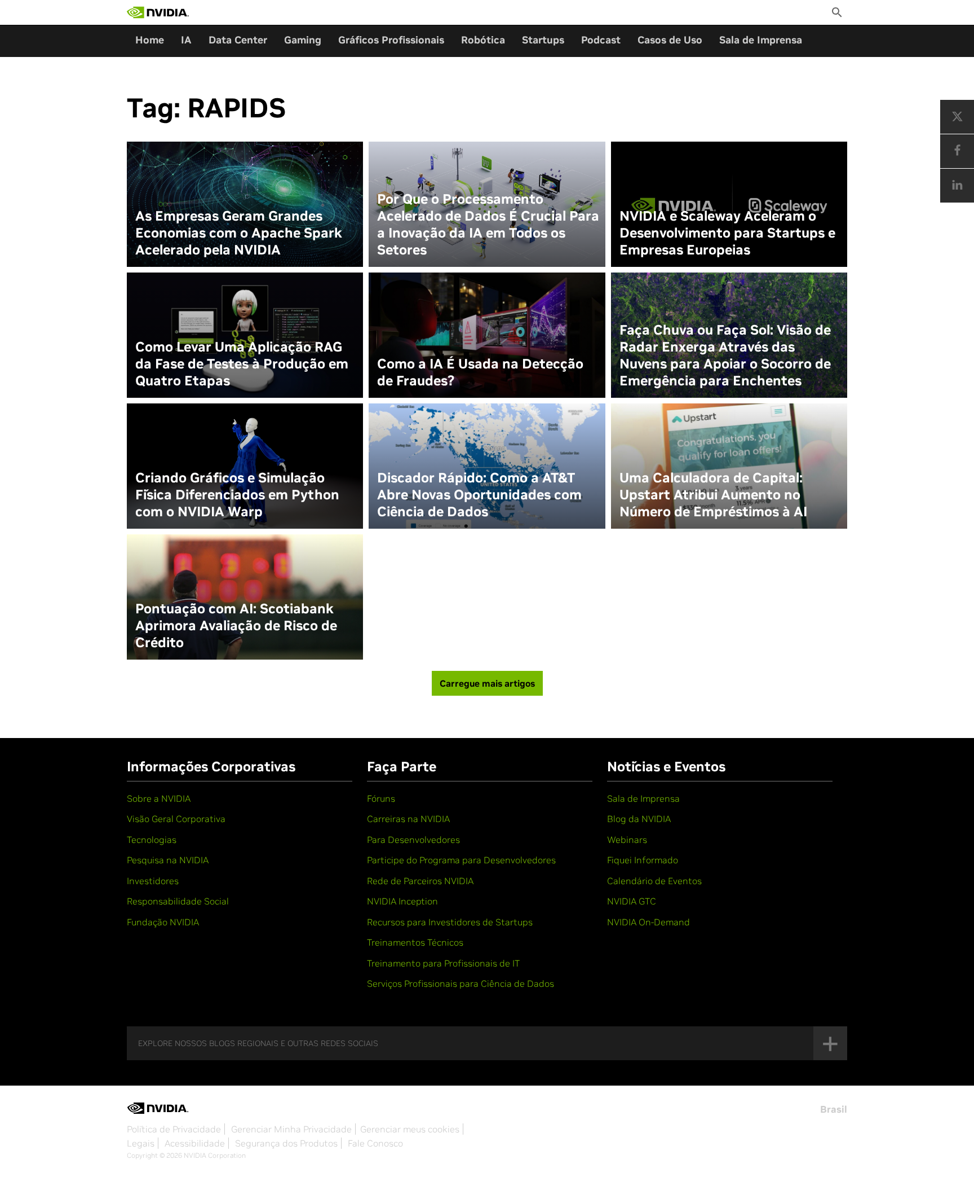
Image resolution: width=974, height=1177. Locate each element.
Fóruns (381, 798)
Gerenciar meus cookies (409, 1129)
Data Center (238, 39)
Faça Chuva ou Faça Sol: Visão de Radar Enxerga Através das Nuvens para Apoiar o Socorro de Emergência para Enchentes (725, 355)
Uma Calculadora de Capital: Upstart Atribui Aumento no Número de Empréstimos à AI (713, 494)
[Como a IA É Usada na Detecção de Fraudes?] (487, 335)
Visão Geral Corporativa (176, 818)
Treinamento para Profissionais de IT (443, 963)
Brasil (833, 1109)
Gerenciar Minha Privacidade (291, 1129)
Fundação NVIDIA (163, 922)
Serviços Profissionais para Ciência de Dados (460, 983)
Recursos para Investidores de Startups (450, 922)
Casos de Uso (669, 39)
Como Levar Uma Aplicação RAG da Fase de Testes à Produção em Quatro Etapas (241, 364)
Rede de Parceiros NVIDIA (420, 880)
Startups (543, 39)
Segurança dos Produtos (286, 1143)
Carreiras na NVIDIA (408, 818)
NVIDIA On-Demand (648, 922)
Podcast (601, 39)
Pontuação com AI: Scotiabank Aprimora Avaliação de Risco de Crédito (236, 625)
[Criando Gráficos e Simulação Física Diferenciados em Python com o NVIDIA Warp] (245, 466)
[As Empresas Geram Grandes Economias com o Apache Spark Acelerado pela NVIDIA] (245, 204)
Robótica (483, 39)
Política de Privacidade (174, 1129)
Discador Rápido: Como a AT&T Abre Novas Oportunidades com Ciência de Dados (479, 494)
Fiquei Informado (642, 860)
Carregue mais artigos (487, 683)
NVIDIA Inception (402, 901)
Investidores (153, 880)
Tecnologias (151, 839)
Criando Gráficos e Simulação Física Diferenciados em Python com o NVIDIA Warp (237, 494)
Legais (140, 1143)
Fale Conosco (375, 1143)
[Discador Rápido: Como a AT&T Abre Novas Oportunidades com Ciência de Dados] (487, 466)
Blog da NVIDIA (639, 818)
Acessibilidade (195, 1143)
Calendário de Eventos (654, 880)
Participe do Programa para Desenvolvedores (461, 860)
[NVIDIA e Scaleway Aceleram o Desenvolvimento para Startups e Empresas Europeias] (729, 204)
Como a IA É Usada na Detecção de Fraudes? (480, 372)
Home (149, 39)
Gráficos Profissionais (391, 39)
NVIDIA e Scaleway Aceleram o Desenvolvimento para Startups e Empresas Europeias (727, 233)
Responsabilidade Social (178, 901)
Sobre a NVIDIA (159, 798)
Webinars (627, 839)
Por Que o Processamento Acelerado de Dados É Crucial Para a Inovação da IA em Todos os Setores (488, 224)
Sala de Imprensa (760, 39)
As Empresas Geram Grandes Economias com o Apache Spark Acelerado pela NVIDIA (238, 233)
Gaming (302, 39)
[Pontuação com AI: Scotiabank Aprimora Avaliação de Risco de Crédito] (245, 597)
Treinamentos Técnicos (415, 942)
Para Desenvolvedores (413, 839)
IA (186, 39)
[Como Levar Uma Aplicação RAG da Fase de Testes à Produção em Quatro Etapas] (245, 335)
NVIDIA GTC (631, 901)
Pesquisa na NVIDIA (168, 860)
